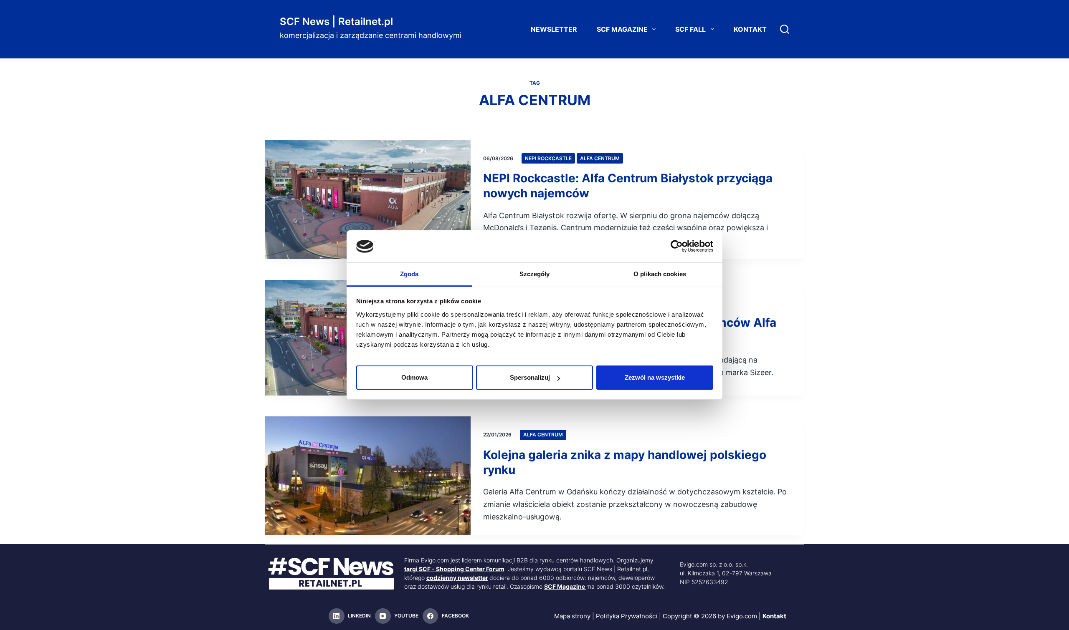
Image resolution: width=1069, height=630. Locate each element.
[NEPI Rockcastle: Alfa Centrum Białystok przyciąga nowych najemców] (368, 199)
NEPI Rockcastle (548, 158)
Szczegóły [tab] (534, 273)
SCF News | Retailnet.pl (336, 21)
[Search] (784, 29)
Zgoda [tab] (409, 273)
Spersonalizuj (530, 377)
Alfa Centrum (600, 158)
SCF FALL (690, 29)
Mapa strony (572, 616)
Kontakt (750, 29)
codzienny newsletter (457, 577)
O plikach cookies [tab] (659, 273)
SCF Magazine (622, 29)
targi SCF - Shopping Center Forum (454, 568)
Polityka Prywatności (626, 616)
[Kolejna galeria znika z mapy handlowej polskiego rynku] (368, 476)
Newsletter (554, 29)
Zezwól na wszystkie (655, 377)
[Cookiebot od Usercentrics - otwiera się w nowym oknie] (676, 246)
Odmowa (414, 377)
